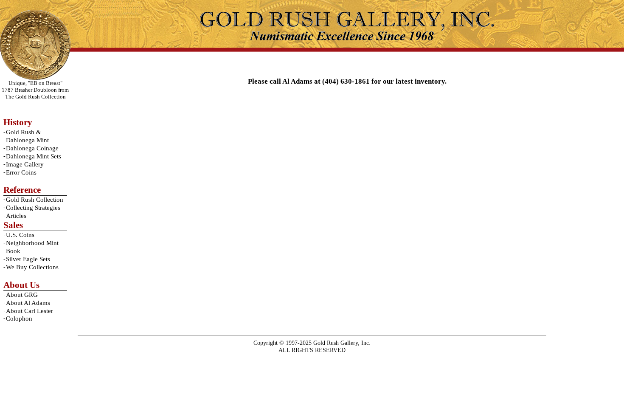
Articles (16, 215)
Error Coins (21, 172)
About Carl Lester (29, 310)
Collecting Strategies (33, 207)
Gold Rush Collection (34, 199)
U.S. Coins (20, 234)
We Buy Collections (32, 267)
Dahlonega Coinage (32, 148)
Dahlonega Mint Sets (33, 156)
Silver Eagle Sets (28, 259)
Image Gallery (25, 164)
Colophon (19, 318)
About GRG (22, 294)
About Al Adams (28, 302)
